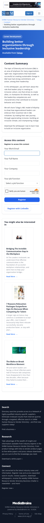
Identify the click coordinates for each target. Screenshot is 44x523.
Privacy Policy (8, 514)
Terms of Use (24, 514)
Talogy (39, 20)
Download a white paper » (12, 459)
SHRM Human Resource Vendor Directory (18, 20)
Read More (10, 276)
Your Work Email (11, 148)
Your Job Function (12, 178)
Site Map (38, 514)
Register (22, 199)
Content (7, 22)
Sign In (29, 13)
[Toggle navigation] (39, 13)
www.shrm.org (24, 516)
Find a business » (8, 429)
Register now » (7, 488)
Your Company (10, 168)
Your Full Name (11, 158)
